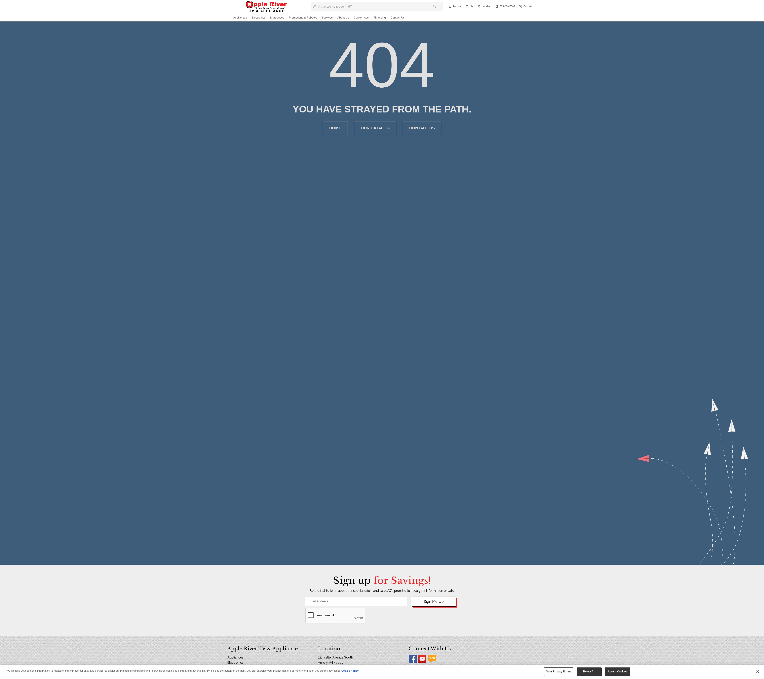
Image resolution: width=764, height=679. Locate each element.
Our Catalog (375, 128)
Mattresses (277, 17)
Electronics (258, 17)
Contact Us (397, 17)
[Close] (757, 671)
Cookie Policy (350, 670)
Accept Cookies (617, 671)
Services (327, 17)
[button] (449, 6)
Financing (379, 17)
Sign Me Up (434, 601)
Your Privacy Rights (558, 671)
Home (335, 128)
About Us (343, 17)
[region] (382, 672)
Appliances (240, 17)
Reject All (589, 671)
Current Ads (361, 17)
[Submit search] (434, 6)
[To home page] (266, 7)
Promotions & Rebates (303, 17)
